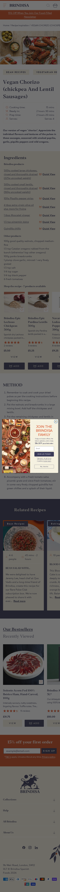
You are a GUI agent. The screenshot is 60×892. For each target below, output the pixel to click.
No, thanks (44, 466)
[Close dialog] (55, 421)
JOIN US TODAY (44, 454)
